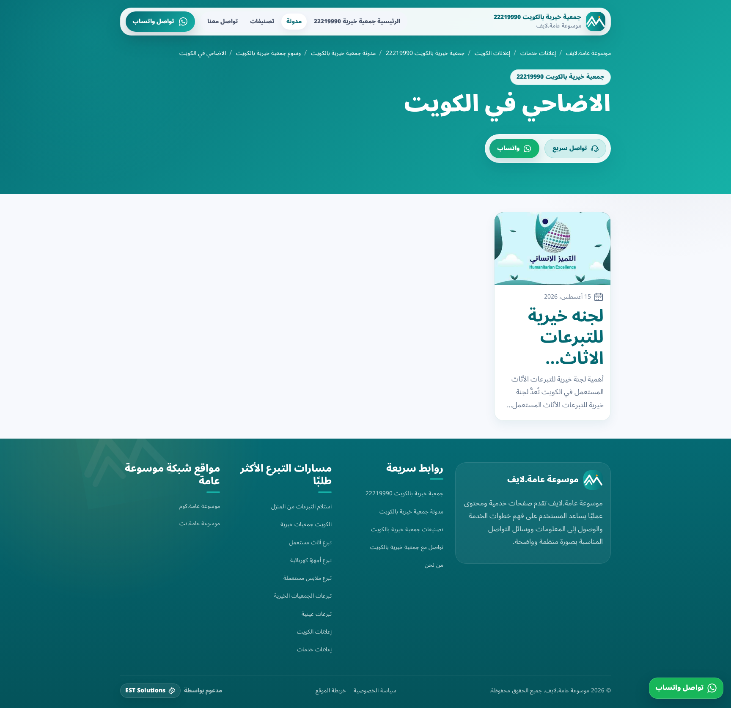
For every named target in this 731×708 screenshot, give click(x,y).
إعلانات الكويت (492, 53)
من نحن (434, 565)
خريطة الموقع (331, 691)
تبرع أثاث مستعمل (310, 542)
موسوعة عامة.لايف (588, 53)
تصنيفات (262, 21)
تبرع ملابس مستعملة (307, 578)
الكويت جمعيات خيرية (306, 524)
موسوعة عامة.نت (199, 523)
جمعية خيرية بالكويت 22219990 (425, 53)
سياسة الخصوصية (375, 691)
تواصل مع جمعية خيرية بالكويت (406, 547)
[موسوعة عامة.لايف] (593, 480)
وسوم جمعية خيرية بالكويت (268, 53)
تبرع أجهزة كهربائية (311, 560)
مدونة (294, 21)
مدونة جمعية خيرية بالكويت (343, 53)
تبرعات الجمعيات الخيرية (303, 596)
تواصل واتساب (153, 21)
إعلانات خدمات (538, 53)
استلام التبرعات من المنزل (301, 506)
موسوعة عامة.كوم (199, 506)
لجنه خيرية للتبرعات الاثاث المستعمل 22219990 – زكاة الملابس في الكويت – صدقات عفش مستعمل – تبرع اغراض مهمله (557, 337)
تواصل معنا (222, 21)
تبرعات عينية (317, 614)
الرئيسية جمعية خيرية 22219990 (357, 21)
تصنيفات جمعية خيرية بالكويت (407, 529)
